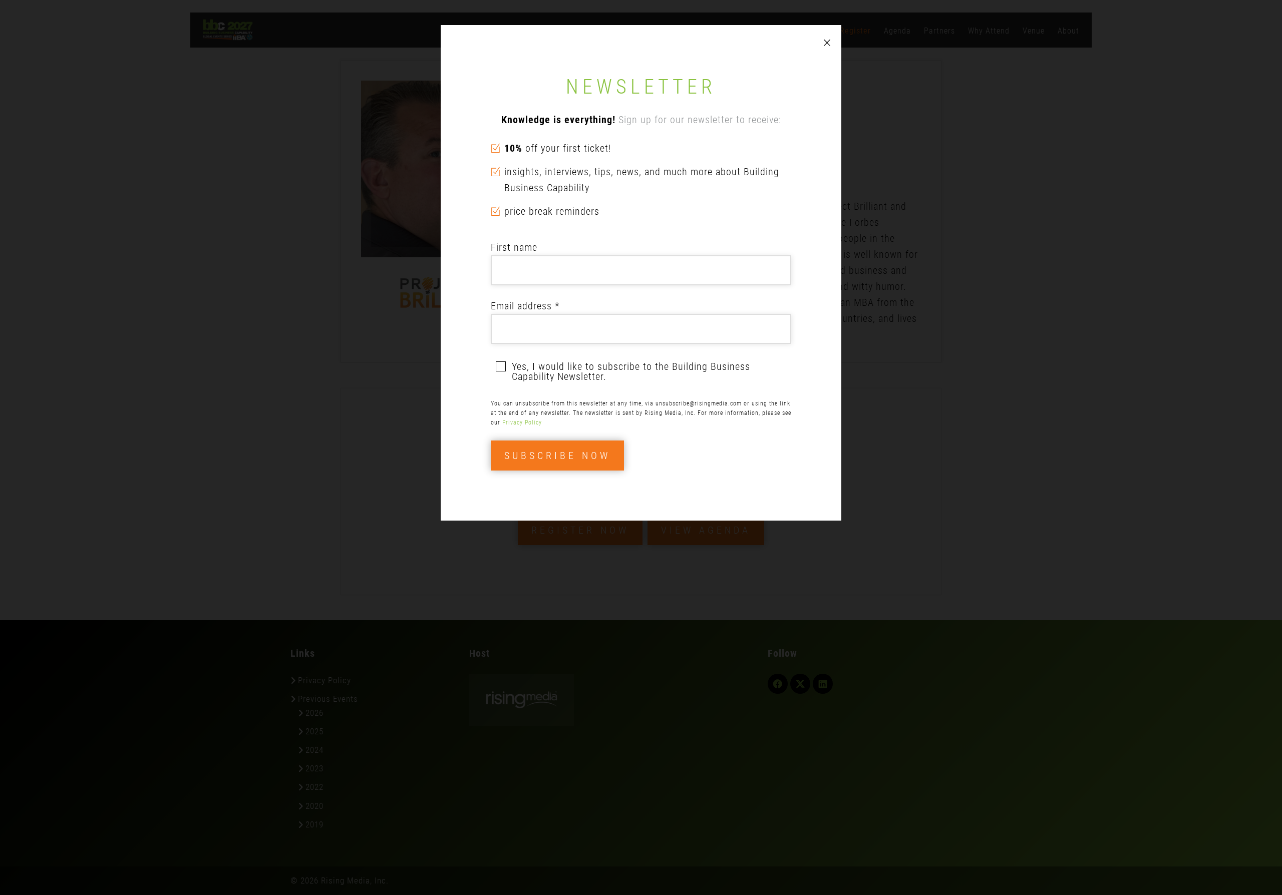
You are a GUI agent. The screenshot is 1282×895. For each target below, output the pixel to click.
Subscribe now (557, 456)
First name (514, 247)
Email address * (525, 306)
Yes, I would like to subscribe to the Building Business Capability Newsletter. (631, 371)
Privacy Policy (522, 422)
